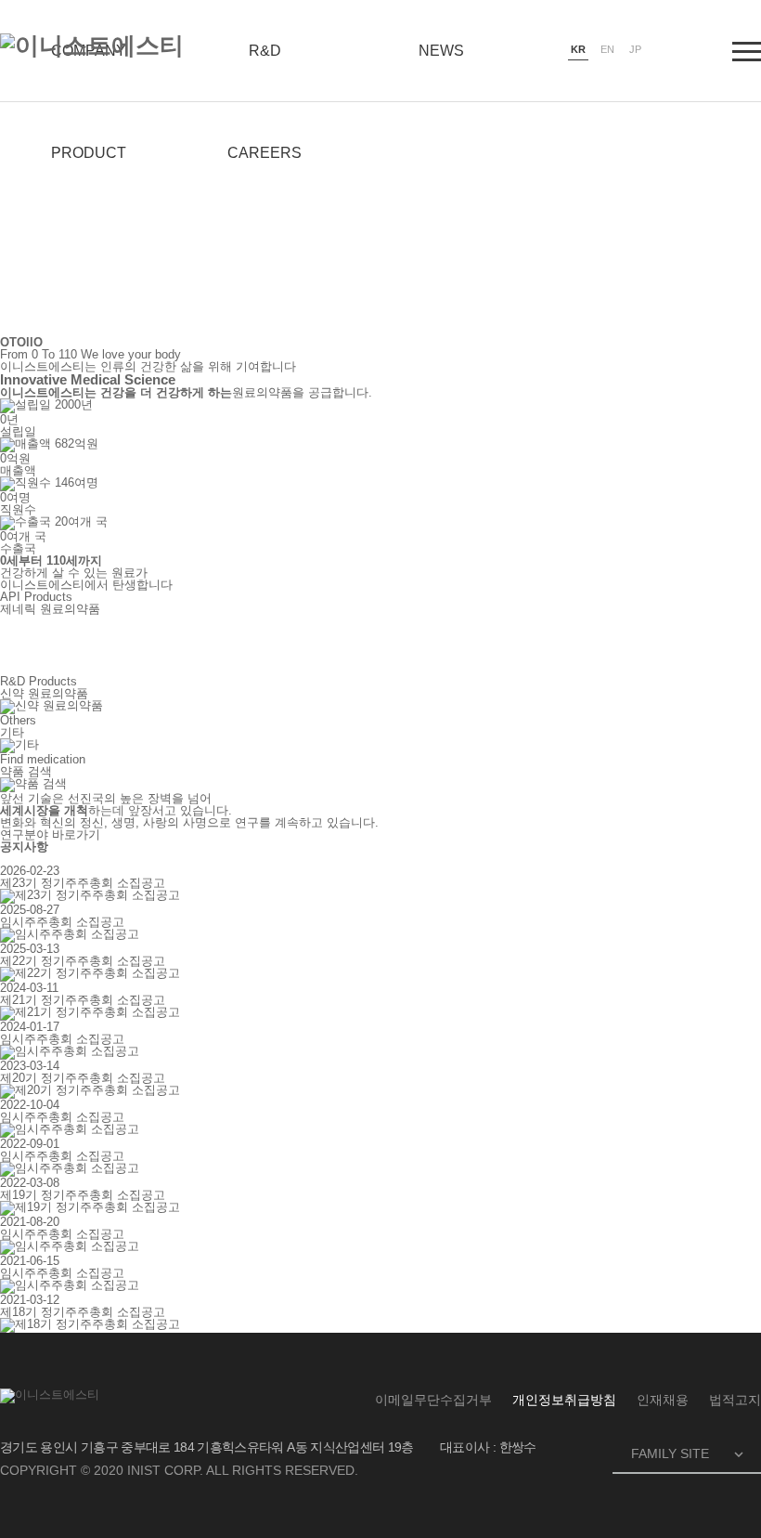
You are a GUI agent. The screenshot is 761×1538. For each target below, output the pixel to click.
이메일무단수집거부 (433, 1399)
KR (578, 49)
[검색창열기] (688, 51)
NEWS (441, 51)
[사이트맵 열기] (746, 51)
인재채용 (663, 1399)
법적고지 (735, 1399)
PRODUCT (88, 153)
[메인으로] (92, 45)
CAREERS (264, 153)
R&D (265, 51)
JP (635, 49)
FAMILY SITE (689, 1454)
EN (607, 49)
